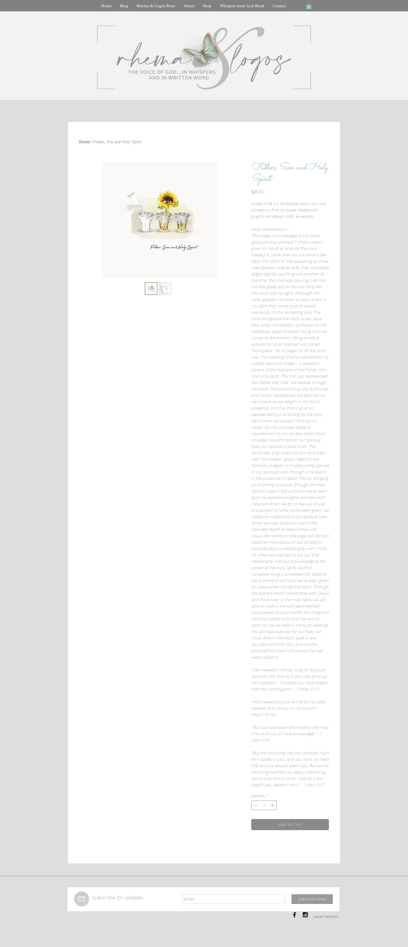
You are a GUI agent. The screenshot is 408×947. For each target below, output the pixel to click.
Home (84, 141)
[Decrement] (255, 805)
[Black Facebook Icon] (294, 914)
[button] (309, 5)
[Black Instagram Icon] (305, 914)
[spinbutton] (264, 805)
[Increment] (273, 805)
